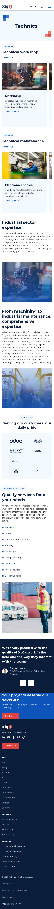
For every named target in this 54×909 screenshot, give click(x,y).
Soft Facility (7, 829)
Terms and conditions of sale (14, 890)
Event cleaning (9, 856)
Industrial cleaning (11, 851)
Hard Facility (8, 834)
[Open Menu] (49, 6)
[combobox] (33, 6)
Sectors (6, 808)
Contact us (10, 716)
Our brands (8, 793)
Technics (6, 824)
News (5, 782)
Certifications (8, 798)
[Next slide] (31, 683)
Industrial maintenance (13, 846)
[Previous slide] (23, 683)
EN (31, 7)
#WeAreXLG (8, 772)
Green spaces (9, 866)
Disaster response (11, 861)
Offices (5, 803)
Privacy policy (8, 884)
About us (6, 762)
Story (4, 767)
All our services (9, 819)
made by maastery (11, 904)
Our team (7, 787)
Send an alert (8, 897)
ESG (4, 777)
